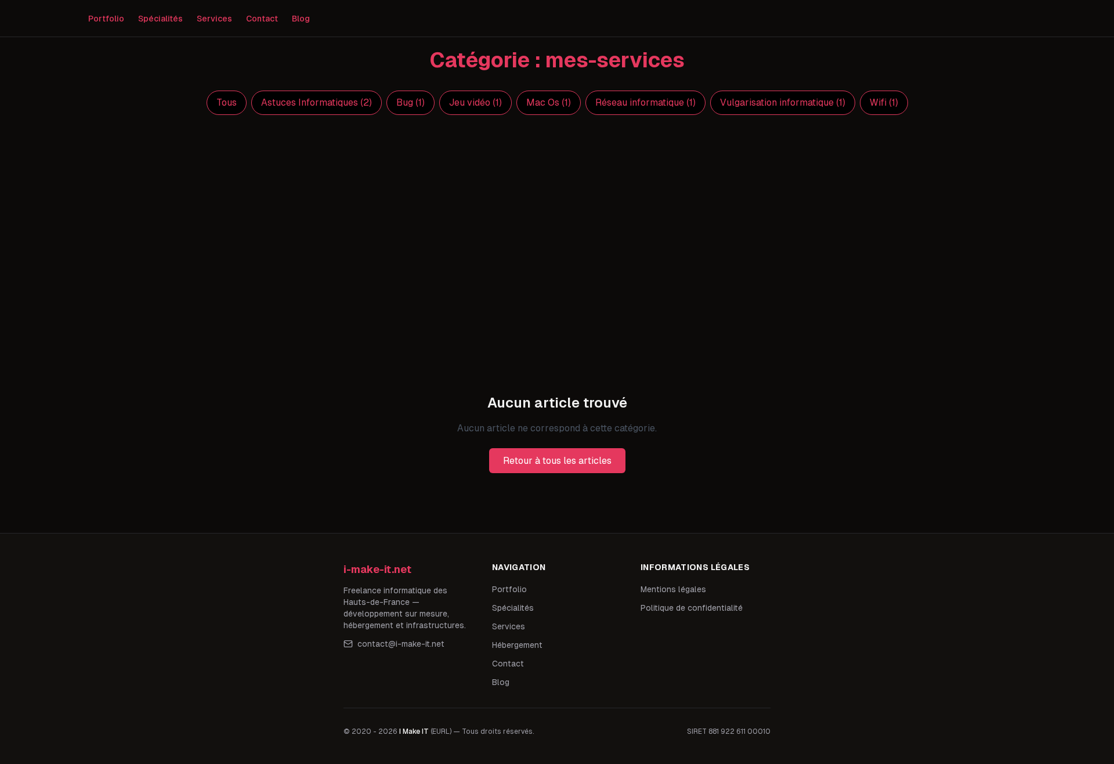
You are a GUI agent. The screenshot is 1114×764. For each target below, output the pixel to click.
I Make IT (414, 731)
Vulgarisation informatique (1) (782, 102)
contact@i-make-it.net (400, 643)
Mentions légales (673, 589)
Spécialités (160, 18)
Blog (301, 18)
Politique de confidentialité (692, 607)
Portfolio (106, 18)
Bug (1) (410, 102)
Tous (226, 102)
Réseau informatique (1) (645, 102)
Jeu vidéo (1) (475, 102)
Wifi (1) (884, 102)
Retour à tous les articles (557, 460)
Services (214, 18)
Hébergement (517, 645)
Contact (262, 18)
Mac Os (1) (548, 102)
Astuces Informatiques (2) (316, 102)
